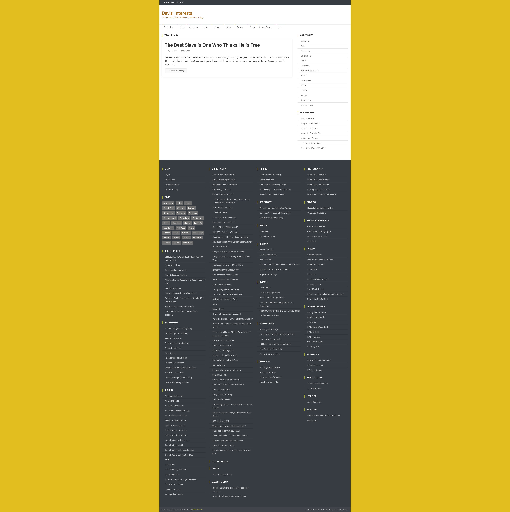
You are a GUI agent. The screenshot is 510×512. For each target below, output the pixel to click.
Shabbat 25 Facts (219, 375)
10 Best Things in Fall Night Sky (178, 328)
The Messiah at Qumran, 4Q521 (226, 431)
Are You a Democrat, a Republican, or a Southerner (277, 304)
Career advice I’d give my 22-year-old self (277, 334)
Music (191, 228)
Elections (193, 213)
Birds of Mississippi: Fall (175, 425)
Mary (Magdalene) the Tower (226, 289)
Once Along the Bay (268, 254)
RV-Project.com (314, 284)
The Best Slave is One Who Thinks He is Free (212, 45)
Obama (166, 233)
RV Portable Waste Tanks (318, 327)
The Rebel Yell (266, 259)
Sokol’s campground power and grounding (325, 294)
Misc (229, 27)
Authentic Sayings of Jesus (223, 179)
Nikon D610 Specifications (318, 179)
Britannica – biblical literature (224, 184)
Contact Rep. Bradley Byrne (319, 231)
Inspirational (306, 80)
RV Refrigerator (313, 337)
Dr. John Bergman (267, 236)
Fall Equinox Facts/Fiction (176, 358)
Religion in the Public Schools (224, 355)
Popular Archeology (268, 274)
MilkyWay (181, 228)
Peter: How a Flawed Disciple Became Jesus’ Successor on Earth (231, 334)
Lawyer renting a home (270, 292)
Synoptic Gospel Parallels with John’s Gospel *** (231, 452)
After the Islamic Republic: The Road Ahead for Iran (185, 282)
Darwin (191, 208)
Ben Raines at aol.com (222, 474)
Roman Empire (218, 365)
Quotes (186, 237)
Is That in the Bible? (220, 246)
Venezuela (187, 242)
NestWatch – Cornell (174, 484)
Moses (215, 304)
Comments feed (172, 184)
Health (205, 27)
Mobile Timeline (267, 249)
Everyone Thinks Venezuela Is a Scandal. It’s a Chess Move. (184, 300)
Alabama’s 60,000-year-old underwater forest (279, 264)
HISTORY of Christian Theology (225, 232)
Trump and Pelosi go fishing (272, 297)
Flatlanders (168, 27)
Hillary (166, 223)
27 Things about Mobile (270, 367)
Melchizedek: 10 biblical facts (224, 299)
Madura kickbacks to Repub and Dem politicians (181, 313)
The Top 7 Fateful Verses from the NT (228, 384)
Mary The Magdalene (221, 284)
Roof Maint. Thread (315, 289)
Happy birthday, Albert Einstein (320, 208)
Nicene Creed (218, 309)
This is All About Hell (221, 389)
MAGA (303, 85)
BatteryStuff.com (314, 254)
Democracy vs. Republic (317, 236)
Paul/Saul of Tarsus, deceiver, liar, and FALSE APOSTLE (231, 325)
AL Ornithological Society (176, 415)
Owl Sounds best (172, 474)
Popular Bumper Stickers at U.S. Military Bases (280, 311)
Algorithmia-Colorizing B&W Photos (275, 208)
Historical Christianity (310, 70)
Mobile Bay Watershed (269, 382)
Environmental (169, 218)
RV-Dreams (312, 269)
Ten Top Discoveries (221, 399)
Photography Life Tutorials (318, 189)
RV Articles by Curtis (315, 264)
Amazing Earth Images (269, 329)
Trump (176, 242)
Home (182, 27)
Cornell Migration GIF (174, 445)
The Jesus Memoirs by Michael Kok (227, 265)
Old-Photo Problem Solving (271, 218)
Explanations (306, 56)
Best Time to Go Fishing (270, 174)
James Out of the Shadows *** (225, 270)
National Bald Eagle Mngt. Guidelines (181, 479)
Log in (167, 174)
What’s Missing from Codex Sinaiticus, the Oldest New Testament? (232, 201)
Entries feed (170, 179)
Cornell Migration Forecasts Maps (179, 450)
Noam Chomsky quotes (270, 354)
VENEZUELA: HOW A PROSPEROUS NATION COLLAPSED (184, 259)
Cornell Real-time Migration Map (179, 455)
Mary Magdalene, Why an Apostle (228, 294)
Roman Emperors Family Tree (225, 360)
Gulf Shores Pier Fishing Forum (273, 184)
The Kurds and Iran (173, 288)
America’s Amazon (268, 372)
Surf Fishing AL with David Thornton (275, 189)
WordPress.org (171, 189)
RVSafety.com (313, 346)
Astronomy (305, 41)
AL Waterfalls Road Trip (317, 383)
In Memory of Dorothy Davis (313, 148)
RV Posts (304, 95)
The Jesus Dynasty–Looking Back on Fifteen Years (231, 258)
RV (280, 27)
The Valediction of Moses (223, 445)
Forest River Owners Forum (319, 360)
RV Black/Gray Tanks (316, 317)
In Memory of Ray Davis (311, 143)
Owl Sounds (170, 464)
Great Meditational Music (176, 270)
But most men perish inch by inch (179, 306)
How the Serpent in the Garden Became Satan (232, 242)
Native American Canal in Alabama (275, 269)
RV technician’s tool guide (318, 279)
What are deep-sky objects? (177, 382)
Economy (181, 213)
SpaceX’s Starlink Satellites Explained (180, 367)
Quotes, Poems (265, 27)
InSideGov (311, 241)
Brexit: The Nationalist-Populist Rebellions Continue (230, 489)
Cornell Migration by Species (177, 440)
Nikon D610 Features (316, 174)
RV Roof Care (313, 332)
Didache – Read (220, 212)
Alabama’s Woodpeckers (175, 420)
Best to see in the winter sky (177, 343)
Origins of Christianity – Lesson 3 (226, 314)
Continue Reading (177, 70)
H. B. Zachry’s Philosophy (270, 339)
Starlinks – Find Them (174, 372)
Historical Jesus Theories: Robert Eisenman (230, 237)
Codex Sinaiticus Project (222, 194)
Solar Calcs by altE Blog (317, 299)
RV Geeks (311, 274)
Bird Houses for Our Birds (176, 435)
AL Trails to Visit (314, 388)
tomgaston (185, 51)
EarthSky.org (170, 353)
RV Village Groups (314, 370)
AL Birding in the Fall (174, 396)
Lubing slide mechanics (317, 312)
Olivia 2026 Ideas (172, 265)
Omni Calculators (314, 402)
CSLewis (180, 208)
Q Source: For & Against (222, 350)
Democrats (168, 213)
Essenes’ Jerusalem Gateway (224, 217)
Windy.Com (312, 420)
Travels (166, 242)
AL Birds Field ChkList (174, 405)
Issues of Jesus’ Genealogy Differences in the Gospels (231, 414)
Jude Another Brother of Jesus (225, 274)
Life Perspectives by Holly (271, 349)
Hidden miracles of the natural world (275, 344)
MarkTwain (168, 228)
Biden (179, 203)
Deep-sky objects (172, 348)
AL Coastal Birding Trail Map (177, 410)
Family (303, 60)
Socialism (197, 237)
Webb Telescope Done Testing (178, 377)
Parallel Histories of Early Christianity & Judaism (232, 319)
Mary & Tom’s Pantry (310, 123)
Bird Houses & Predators (176, 430)
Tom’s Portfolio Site (309, 128)
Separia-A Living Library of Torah (226, 370)
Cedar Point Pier (267, 179)
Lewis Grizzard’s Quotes (270, 315)
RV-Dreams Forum (315, 365)
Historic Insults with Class (176, 275)
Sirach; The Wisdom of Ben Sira (226, 379)
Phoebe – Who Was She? (223, 340)
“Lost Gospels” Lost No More (225, 279)
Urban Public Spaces (309, 138)
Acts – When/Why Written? (223, 174)
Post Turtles (265, 287)
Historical (176, 223)
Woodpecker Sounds (174, 494)
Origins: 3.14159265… (316, 213)
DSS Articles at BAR (220, 421)
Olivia (176, 233)
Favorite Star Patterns (174, 362)
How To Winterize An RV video (320, 259)
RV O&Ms (311, 322)
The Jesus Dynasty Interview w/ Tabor (228, 251)
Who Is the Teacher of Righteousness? (229, 426)
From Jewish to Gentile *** (224, 222)
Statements (306, 100)
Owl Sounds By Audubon (175, 469)
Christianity (305, 51)
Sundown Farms (308, 118)
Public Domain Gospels (222, 345)
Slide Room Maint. (315, 341)
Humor (217, 27)
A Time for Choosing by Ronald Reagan (229, 496)
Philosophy (198, 233)
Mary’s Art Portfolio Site (311, 133)
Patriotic (185, 233)
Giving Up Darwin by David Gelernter (180, 293)
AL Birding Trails (172, 401)
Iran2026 (198, 223)
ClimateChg (168, 208)
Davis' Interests (177, 13)
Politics (240, 27)
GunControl (198, 218)
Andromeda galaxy (173, 338)
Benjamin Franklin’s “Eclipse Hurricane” (323, 415)
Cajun (303, 46)
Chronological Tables (221, 189)
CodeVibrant (197, 509)
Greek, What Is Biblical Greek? (225, 227)
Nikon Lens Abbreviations (318, 184)
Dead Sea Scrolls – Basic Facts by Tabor (229, 435)
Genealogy (193, 27)
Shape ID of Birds (172, 489)
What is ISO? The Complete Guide (321, 194)
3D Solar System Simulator (176, 333)
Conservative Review (316, 226)
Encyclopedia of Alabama (271, 377)
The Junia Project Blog (222, 394)
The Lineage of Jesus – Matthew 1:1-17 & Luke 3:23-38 (232, 406)
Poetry (166, 237)
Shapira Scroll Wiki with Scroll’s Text (227, 440)
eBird (167, 460)
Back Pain (264, 231)
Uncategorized (307, 105)
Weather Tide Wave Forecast (272, 194)
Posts (252, 27)
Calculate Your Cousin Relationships (275, 213)
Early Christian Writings (222, 207)
